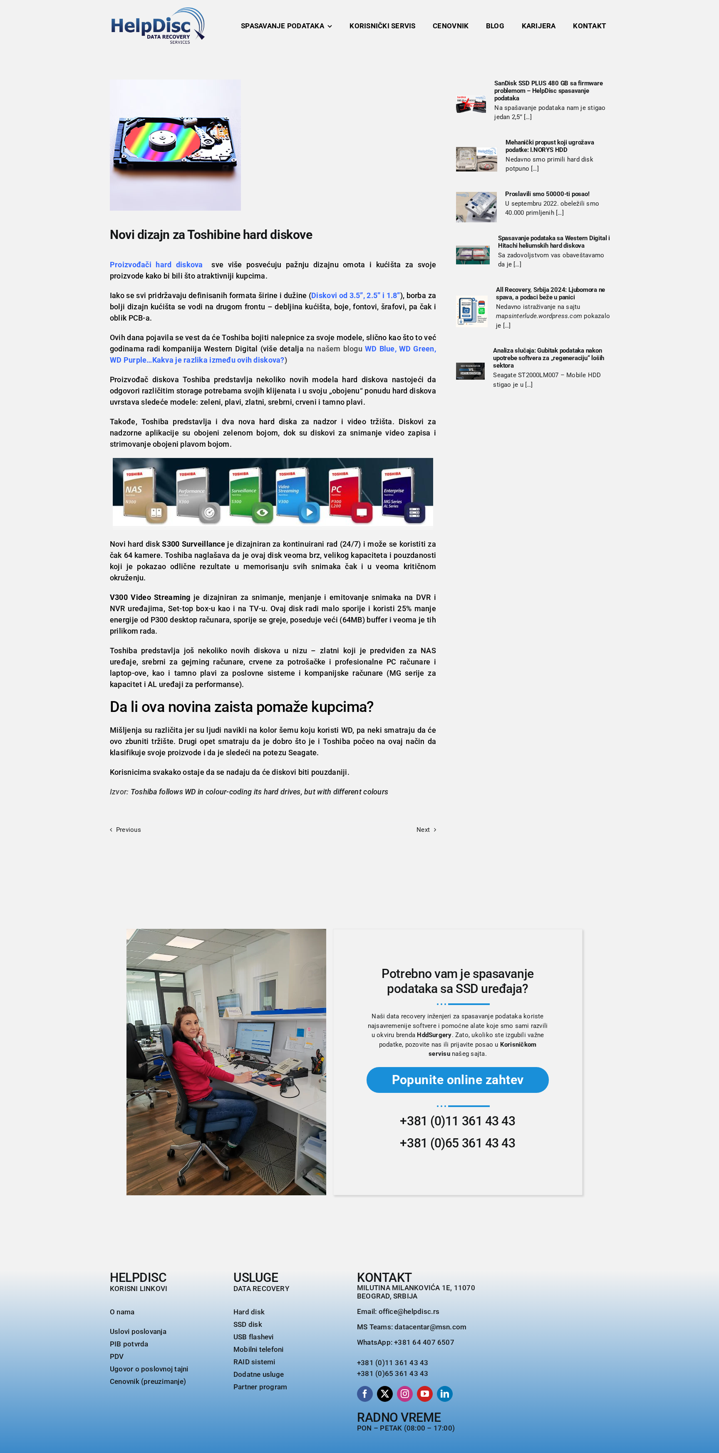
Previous (128, 829)
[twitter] (385, 1394)
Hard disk (249, 1312)
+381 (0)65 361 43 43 (457, 1143)
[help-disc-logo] (158, 10)
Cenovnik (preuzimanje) (148, 1381)
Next (423, 829)
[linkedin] (445, 1394)
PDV (117, 1356)
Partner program (260, 1387)
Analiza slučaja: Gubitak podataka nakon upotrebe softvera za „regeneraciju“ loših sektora (548, 358)
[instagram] (405, 1394)
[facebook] (365, 1394)
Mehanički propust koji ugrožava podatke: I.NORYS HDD (550, 146)
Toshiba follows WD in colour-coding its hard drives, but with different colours (259, 791)
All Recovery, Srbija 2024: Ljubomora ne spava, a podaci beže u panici (550, 293)
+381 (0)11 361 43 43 (457, 1121)
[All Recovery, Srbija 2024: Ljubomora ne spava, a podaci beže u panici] (472, 311)
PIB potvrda (129, 1344)
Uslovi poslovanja (138, 1331)
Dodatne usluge (258, 1374)
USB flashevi (253, 1337)
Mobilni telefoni (258, 1349)
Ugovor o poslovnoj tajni (149, 1369)
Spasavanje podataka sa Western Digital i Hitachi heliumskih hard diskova (554, 241)
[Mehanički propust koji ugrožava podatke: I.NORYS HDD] (476, 159)
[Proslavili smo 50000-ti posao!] (476, 207)
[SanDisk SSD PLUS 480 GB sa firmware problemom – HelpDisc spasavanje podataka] (471, 104)
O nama (122, 1312)
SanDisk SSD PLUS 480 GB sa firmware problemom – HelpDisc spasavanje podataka (548, 91)
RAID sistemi (254, 1362)
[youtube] (425, 1394)
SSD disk (247, 1324)
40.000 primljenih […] (534, 212)
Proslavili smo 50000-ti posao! (547, 194)
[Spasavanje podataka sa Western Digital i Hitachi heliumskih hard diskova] (473, 255)
